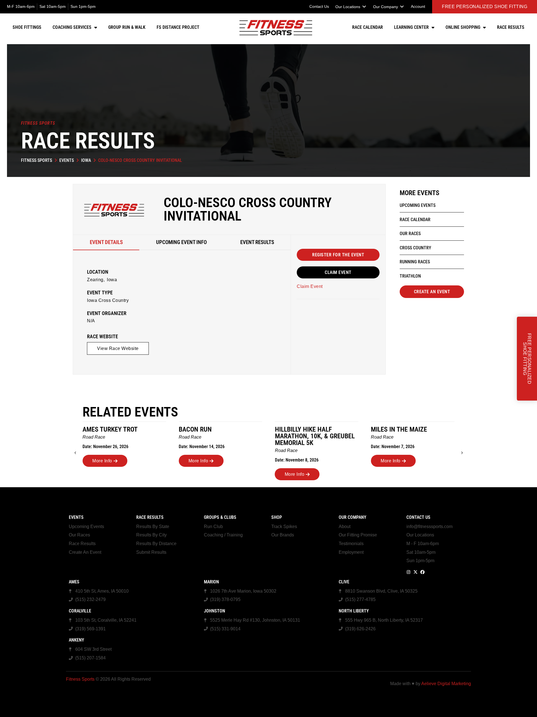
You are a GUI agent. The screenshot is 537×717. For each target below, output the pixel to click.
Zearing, (96, 279)
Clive (344, 582)
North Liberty (354, 611)
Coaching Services (72, 27)
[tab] (106, 242)
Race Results (510, 27)
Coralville (80, 611)
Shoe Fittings (27, 27)
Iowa (86, 160)
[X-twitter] (415, 572)
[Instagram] (408, 572)
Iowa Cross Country (108, 300)
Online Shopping (463, 27)
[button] (351, 7)
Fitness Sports (36, 160)
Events (66, 160)
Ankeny (76, 640)
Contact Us (418, 517)
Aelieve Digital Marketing (446, 683)
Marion (211, 582)
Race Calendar (367, 27)
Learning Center (411, 27)
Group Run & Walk (126, 27)
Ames (74, 582)
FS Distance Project (178, 27)
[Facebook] (422, 572)
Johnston (214, 611)
